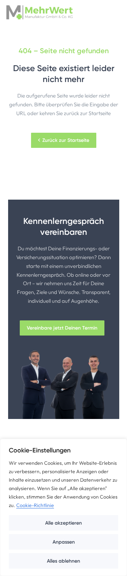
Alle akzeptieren (63, 523)
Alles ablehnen (63, 561)
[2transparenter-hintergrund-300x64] (39, 12)
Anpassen (64, 542)
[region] (63, 507)
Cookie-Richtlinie (35, 505)
